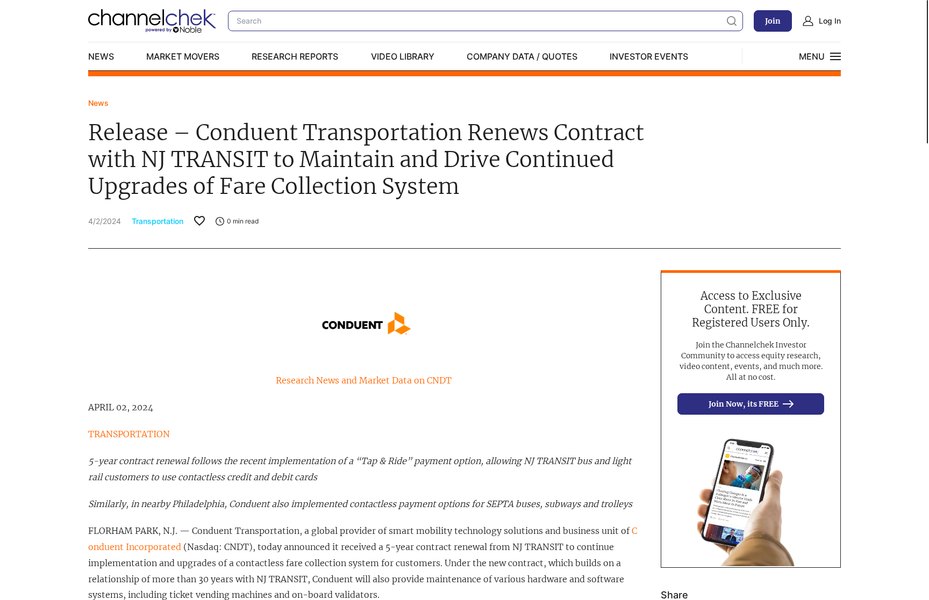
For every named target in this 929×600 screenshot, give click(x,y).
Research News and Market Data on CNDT (364, 380)
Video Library (402, 56)
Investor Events (649, 56)
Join (773, 21)
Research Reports (295, 56)
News (101, 56)
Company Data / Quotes (522, 56)
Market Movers (182, 56)
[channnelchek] (152, 21)
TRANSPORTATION (129, 434)
